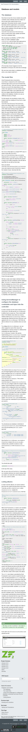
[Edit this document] (6, 730)
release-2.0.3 (5, 663)
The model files (7, 691)
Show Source (5, 712)
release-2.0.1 (5, 666)
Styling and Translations (8, 707)
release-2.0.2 (5, 664)
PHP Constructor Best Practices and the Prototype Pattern (13, 274)
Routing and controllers (7, 702)
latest (3, 669)
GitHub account (20, 716)
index (25, 1)
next (21, 1)
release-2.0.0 (5, 668)
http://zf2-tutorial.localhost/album (15, 631)
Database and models (7, 687)
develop (4, 671)
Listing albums (7, 697)
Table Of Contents (6, 685)
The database (6, 689)
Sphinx (12, 725)
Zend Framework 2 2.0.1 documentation (10, 4)
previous (16, 1)
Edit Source (5, 714)
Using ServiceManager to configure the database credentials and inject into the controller (13, 694)
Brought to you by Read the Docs (14, 729)
